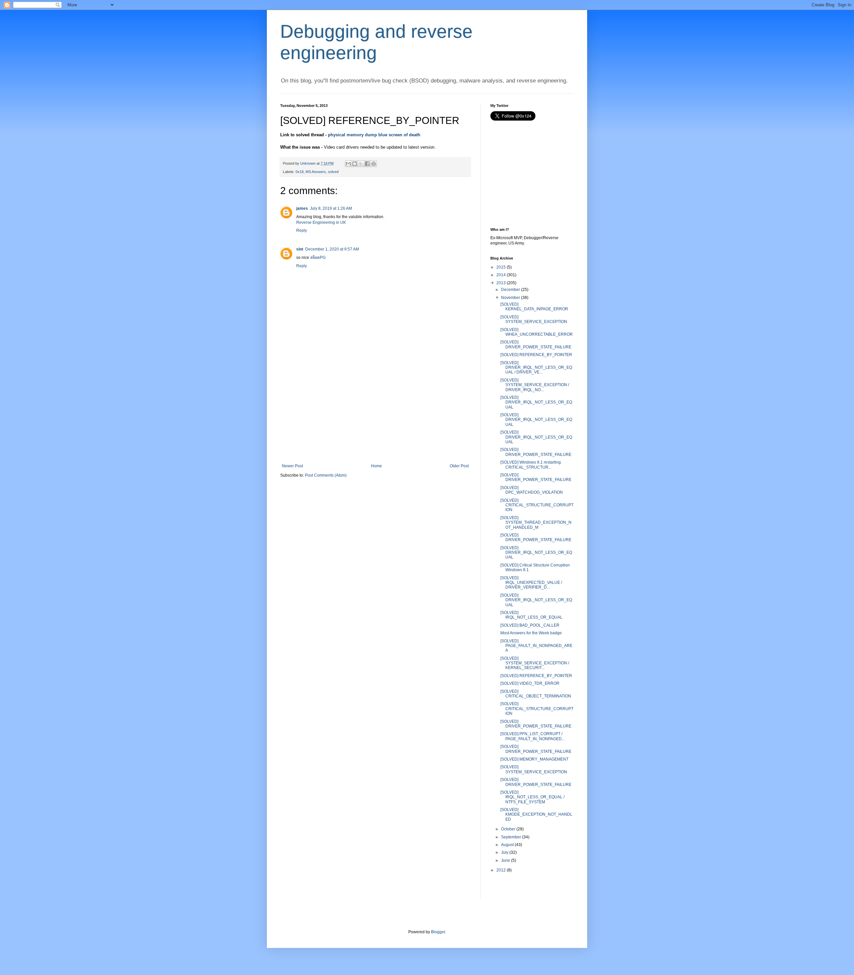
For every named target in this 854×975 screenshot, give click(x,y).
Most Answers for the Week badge (531, 633)
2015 (501, 267)
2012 (501, 870)
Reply (301, 230)
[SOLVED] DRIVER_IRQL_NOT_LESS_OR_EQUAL (536, 402)
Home (376, 466)
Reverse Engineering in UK (321, 222)
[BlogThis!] (354, 163)
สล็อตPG (318, 257)
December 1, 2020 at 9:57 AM (332, 249)
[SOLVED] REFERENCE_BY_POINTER (536, 354)
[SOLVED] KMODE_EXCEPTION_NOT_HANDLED (536, 814)
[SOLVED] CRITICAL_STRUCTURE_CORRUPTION (536, 505)
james (302, 208)
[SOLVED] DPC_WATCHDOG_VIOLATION (531, 490)
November (510, 297)
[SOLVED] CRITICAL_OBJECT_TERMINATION (535, 693)
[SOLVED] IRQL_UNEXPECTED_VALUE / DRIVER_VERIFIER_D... (531, 583)
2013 (501, 283)
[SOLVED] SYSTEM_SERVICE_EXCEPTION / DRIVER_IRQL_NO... (534, 385)
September (511, 837)
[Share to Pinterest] (373, 163)
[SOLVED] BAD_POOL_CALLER (529, 625)
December (510, 289)
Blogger (438, 932)
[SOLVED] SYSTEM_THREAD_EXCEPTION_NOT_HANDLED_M (535, 522)
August (507, 844)
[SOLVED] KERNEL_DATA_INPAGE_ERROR (534, 306)
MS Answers (316, 172)
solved (333, 172)
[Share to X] (361, 163)
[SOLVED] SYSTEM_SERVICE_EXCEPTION (533, 319)
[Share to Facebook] (367, 163)
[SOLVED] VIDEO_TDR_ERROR (529, 683)
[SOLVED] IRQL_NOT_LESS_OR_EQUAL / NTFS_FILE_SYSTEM (532, 797)
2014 (501, 275)
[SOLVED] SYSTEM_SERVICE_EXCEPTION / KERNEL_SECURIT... (534, 663)
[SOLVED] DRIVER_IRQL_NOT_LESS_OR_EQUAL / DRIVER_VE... (536, 367)
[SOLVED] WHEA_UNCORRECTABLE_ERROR (536, 332)
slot (299, 249)
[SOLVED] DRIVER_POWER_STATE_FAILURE (535, 344)
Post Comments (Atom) (326, 475)
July (504, 852)
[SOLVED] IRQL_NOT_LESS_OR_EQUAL (531, 615)
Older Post (459, 466)
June (505, 860)
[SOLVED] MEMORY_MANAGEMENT (534, 759)
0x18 (300, 172)
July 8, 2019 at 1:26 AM (331, 208)
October (508, 829)
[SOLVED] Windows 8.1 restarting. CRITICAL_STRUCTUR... (531, 464)
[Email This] (348, 163)
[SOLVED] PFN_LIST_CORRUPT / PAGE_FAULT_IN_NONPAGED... (532, 736)
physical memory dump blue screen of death (374, 134)
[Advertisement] (375, 413)
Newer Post (292, 466)
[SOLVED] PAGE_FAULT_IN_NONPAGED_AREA (536, 646)
